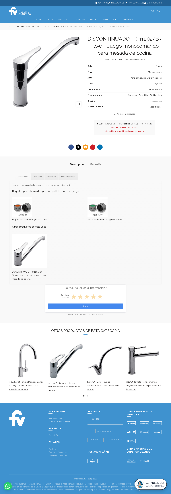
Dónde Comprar (110, 20)
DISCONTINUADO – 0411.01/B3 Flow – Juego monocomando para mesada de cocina (29, 275)
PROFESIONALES (135, 3)
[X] (78, 147)
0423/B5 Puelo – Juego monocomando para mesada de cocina (103, 385)
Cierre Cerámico (154, 89)
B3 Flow (158, 84)
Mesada (148, 124)
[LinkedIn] (100, 147)
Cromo (159, 66)
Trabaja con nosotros (57, 455)
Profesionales (115, 440)
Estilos (50, 20)
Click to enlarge (78, 104)
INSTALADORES (117, 3)
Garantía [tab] (95, 164)
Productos (79, 20)
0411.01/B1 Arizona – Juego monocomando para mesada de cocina (64, 387)
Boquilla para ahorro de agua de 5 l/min (29, 220)
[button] (8, 486)
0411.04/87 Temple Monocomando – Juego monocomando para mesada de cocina (26, 385)
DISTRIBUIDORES (154, 3)
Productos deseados (159, 11)
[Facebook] (71, 147)
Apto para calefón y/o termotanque (146, 78)
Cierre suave (132, 95)
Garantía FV (53, 435)
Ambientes (63, 20)
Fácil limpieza (156, 95)
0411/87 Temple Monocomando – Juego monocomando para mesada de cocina (143, 385)
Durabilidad (144, 95)
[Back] (11, 26)
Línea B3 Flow (56, 26)
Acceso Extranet (105, 431)
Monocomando (155, 72)
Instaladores (96, 440)
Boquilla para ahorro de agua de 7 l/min (105, 220)
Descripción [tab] (78, 164)
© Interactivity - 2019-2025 (85, 479)
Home (39, 20)
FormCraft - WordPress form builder (85, 315)
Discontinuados (42, 26)
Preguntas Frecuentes (57, 452)
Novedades (129, 20)
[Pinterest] (92, 147)
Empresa (93, 20)
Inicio (22, 26)
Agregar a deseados (126, 114)
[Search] (153, 11)
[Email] (85, 147)
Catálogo (52, 449)
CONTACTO (102, 3)
